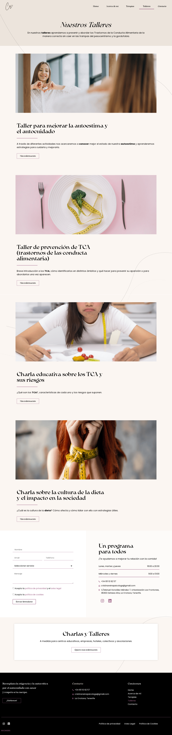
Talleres (146, 6)
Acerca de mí (112, 6)
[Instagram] (102, 601)
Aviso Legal (129, 723)
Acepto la (29, 594)
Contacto (162, 6)
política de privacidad (35, 588)
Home (96, 6)
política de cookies (34, 594)
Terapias (130, 6)
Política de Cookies (148, 723)
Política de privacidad (109, 723)
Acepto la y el (38, 588)
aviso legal (56, 588)
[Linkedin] (110, 601)
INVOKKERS (5, 730)
